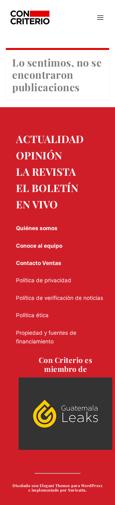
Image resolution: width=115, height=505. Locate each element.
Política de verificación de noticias (59, 298)
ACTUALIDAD (50, 139)
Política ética (32, 315)
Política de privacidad (43, 280)
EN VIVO (37, 204)
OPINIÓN (39, 155)
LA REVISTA (46, 171)
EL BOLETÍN (47, 188)
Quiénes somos (36, 228)
